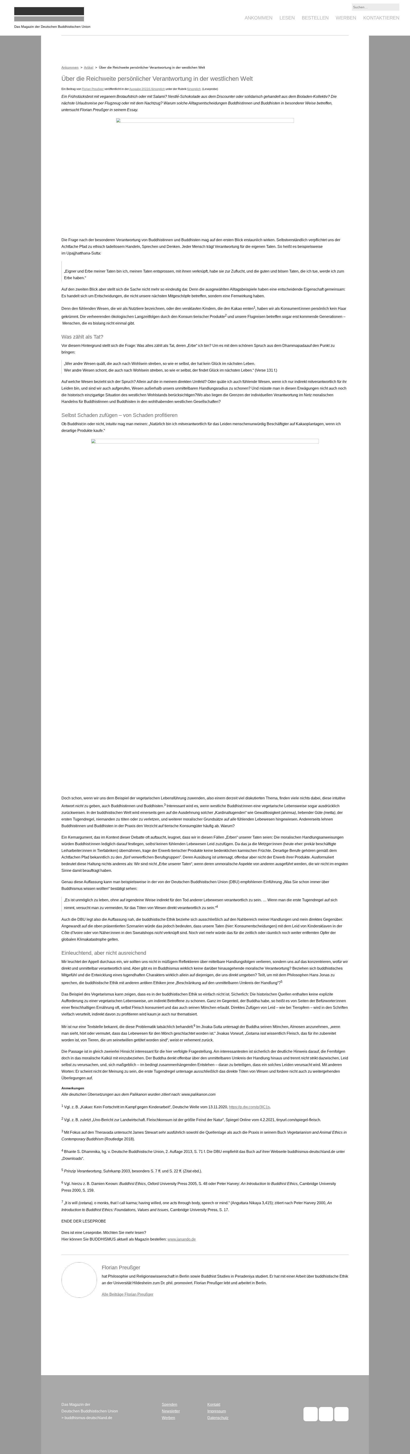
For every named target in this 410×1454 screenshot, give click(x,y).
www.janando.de (182, 1239)
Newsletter (171, 1411)
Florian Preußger (93, 89)
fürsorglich (194, 89)
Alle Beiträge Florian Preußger (127, 1294)
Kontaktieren (381, 17)
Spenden (169, 1404)
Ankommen (258, 17)
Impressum (216, 1411)
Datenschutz (217, 1418)
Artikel (88, 67)
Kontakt (213, 1404)
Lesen (287, 17)
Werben (346, 17)
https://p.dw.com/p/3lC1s (249, 1107)
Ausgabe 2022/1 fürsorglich (147, 89)
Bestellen (315, 17)
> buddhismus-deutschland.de (86, 1418)
